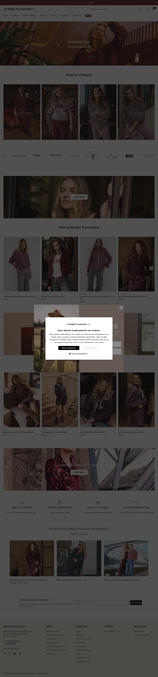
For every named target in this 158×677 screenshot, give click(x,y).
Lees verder (99, 342)
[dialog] (79, 338)
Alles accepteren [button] (69, 348)
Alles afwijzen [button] (90, 348)
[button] (79, 353)
